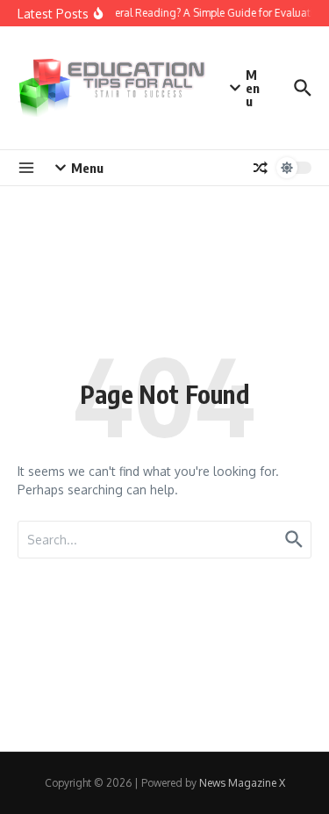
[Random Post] (261, 168)
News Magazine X (242, 782)
